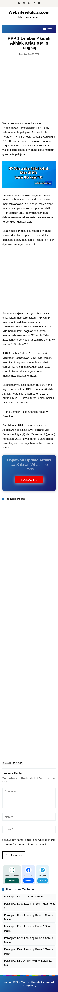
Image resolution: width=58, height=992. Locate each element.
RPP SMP (17, 763)
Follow (12, 880)
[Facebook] (19, 3)
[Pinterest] (29, 3)
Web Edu (25, 982)
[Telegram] (38, 3)
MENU (50, 28)
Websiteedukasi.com (29, 12)
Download (8, 416)
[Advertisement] (29, 89)
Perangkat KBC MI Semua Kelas (23, 896)
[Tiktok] (34, 3)
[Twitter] (24, 3)
